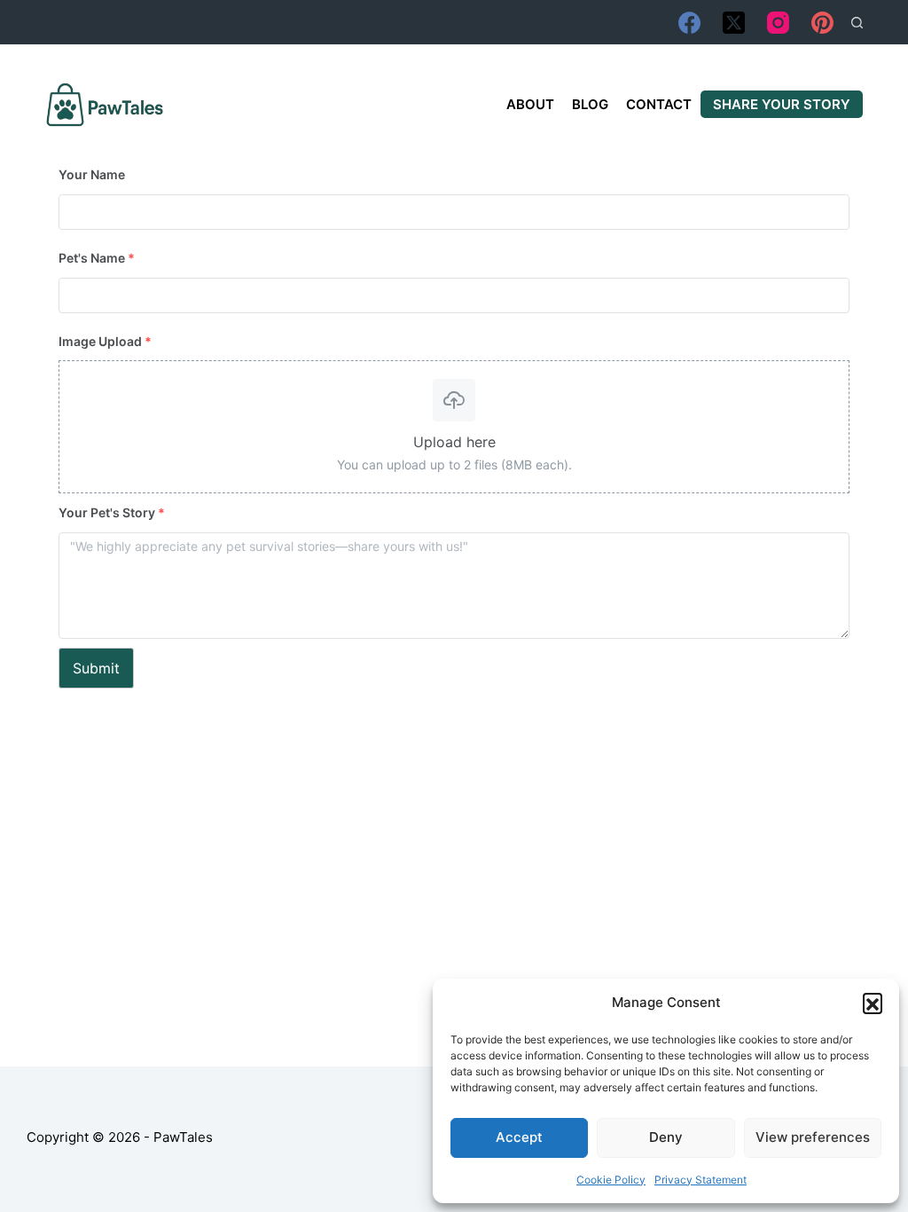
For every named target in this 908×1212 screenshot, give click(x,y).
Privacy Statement (700, 1179)
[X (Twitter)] (734, 23)
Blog (590, 104)
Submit (96, 668)
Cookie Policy (611, 1179)
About (530, 104)
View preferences (812, 1137)
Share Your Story (781, 104)
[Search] (857, 22)
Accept (519, 1137)
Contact (659, 104)
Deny (666, 1137)
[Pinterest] (822, 23)
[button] (872, 1002)
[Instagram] (778, 23)
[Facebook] (689, 23)
